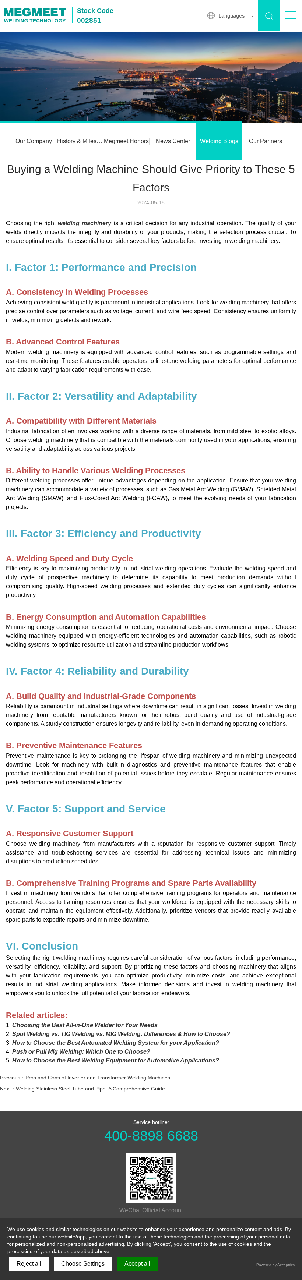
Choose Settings (83, 1263)
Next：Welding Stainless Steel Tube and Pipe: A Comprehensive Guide (82, 1089)
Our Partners (265, 141)
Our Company (33, 141)
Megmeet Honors (126, 141)
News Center (173, 141)
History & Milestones (80, 141)
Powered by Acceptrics (275, 1265)
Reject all (29, 1263)
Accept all (137, 1263)
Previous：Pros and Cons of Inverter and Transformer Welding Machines (85, 1078)
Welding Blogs (219, 141)
